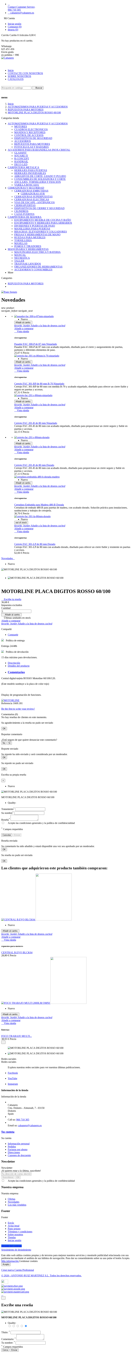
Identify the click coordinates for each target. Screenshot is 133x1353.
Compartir (13, 634)
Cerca (5, 1350)
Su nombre (7, 813)
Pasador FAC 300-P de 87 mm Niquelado (35, 344)
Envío (11, 1222)
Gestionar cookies (28, 1261)
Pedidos (12, 1146)
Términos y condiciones (20, 1231)
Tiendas (12, 1237)
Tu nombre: (8, 1342)
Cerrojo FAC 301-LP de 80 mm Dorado (34, 544)
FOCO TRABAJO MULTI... (16, 1036)
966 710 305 (22, 1119)
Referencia (7, 703)
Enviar (17, 835)
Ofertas (11, 1199)
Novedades (8, 558)
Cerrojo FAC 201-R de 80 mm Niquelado (35, 423)
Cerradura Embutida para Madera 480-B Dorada (39, 504)
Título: (5, 1332)
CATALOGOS (16, 79)
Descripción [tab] (14, 662)
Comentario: (8, 1339)
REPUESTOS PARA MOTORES (25, 283)
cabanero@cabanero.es (30, 1125)
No (4, 743)
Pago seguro (14, 1228)
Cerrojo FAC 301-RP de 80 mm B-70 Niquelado (39, 383)
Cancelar (7, 835)
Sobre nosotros (15, 1234)
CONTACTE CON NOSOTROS (25, 73)
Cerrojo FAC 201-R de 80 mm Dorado (34, 465)
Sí (9, 743)
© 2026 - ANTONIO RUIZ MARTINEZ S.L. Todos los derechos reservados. (41, 1275)
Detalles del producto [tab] (19, 665)
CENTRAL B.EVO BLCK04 (16, 952)
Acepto (6, 1264)
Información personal (19, 1143)
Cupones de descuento (19, 1155)
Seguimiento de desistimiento (16, 1249)
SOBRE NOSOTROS (19, 76)
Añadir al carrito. (11, 614)
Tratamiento (8, 809)
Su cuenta (7, 1131)
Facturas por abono (17, 1149)
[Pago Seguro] (9, 292)
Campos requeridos (12, 1346)
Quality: (12, 802)
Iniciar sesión (14, 1240)
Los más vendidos (17, 1204)
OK (4, 728)
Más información (10, 1261)
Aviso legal (13, 1225)
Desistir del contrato (11, 1245)
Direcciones (14, 1152)
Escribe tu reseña (11, 599)
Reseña (5, 819)
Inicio (11, 70)
